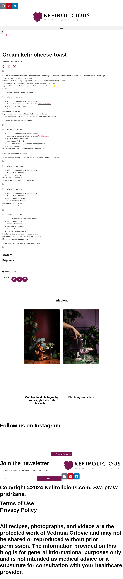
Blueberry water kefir (81, 397)
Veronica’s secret (44, 104)
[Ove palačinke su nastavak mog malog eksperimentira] (77, 440)
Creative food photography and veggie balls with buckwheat (41, 400)
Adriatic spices (43, 136)
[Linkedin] (15, 6)
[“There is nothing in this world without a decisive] (46, 438)
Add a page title (11, 272)
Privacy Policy (18, 510)
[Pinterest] (9, 6)
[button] (61, 28)
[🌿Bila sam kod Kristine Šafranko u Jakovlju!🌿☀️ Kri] (15, 440)
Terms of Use (17, 503)
